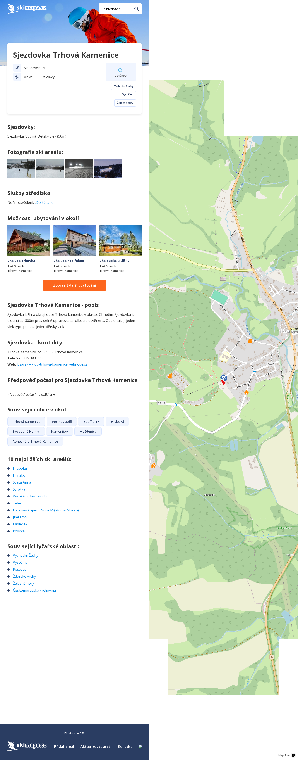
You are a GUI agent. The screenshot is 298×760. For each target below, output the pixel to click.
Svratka (19, 489)
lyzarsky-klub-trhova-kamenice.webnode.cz (52, 364)
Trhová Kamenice (26, 421)
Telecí (17, 503)
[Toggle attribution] (293, 755)
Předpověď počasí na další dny (31, 394)
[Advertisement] (40, 622)
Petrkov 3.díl (62, 421)
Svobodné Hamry (26, 431)
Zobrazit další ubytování (74, 285)
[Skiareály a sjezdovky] (140, 746)
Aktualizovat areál (95, 746)
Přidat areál (64, 746)
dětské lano (44, 202)
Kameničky (59, 431)
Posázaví (20, 569)
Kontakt (125, 746)
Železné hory (125, 103)
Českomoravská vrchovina (34, 590)
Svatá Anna (22, 482)
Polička (19, 531)
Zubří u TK (91, 421)
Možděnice (88, 431)
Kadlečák (20, 524)
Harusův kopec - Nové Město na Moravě (46, 510)
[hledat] (137, 8)
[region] (223, 380)
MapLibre (284, 755)
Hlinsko (19, 475)
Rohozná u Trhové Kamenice (35, 441)
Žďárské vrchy (24, 576)
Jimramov (20, 517)
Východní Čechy (123, 86)
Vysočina (127, 94)
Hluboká (117, 421)
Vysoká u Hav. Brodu (30, 496)
